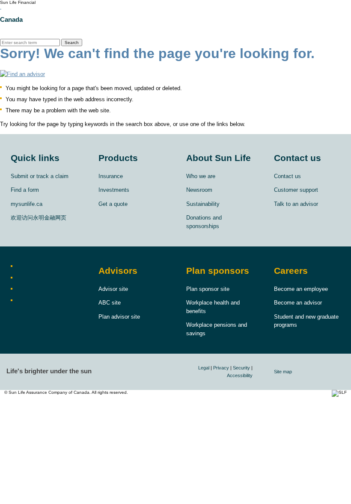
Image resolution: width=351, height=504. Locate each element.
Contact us (287, 176)
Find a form (25, 190)
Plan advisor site (119, 317)
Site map (283, 371)
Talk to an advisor (296, 204)
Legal (203, 367)
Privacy (221, 367)
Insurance (110, 176)
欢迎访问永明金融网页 (38, 217)
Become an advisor (298, 302)
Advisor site (113, 289)
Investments (113, 190)
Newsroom (199, 190)
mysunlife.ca (26, 204)
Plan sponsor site (207, 289)
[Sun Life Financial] (0, 7)
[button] (175, 74)
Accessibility (240, 375)
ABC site (109, 302)
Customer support (296, 190)
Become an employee (301, 289)
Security (241, 367)
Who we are (200, 176)
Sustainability (203, 204)
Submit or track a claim (39, 176)
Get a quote (113, 204)
